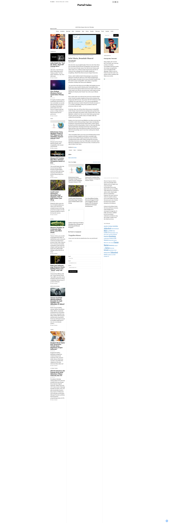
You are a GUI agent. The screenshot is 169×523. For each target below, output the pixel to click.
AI (108, 226)
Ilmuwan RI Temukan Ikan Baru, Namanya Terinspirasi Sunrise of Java (57, 160)
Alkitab (110, 226)
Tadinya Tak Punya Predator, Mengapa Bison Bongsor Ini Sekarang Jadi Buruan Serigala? (76, 225)
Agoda (105, 226)
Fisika (105, 234)
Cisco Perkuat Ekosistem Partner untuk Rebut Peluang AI (57, 94)
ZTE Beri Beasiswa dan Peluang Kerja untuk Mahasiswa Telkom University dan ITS (57, 373)
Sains (83, 31)
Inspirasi (107, 31)
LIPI (115, 238)
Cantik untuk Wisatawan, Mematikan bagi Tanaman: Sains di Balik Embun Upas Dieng (56, 196)
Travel (102, 31)
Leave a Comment (54, 77)
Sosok (112, 31)
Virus (112, 254)
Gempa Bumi (111, 234)
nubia (110, 242)
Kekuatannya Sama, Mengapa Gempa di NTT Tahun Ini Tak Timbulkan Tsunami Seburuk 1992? (56, 135)
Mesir (105, 242)
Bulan (108, 230)
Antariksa (62, 31)
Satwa (87, 31)
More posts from (72, 157)
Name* (69, 256)
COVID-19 (106, 232)
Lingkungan (111, 238)
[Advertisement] (84, 16)
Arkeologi (68, 31)
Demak (70, 150)
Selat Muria (80, 150)
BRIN (105, 230)
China (114, 230)
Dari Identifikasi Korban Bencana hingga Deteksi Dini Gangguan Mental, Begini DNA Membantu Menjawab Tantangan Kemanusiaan (91, 202)
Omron (112, 242)
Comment (70, 240)
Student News (107, 252)
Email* (69, 260)
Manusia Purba (111, 240)
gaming (107, 234)
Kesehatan (78, 31)
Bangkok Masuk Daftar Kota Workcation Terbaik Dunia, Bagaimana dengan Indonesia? (57, 346)
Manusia (106, 240)
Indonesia (115, 234)
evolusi (116, 232)
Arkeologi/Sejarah (115, 228)
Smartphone (111, 250)
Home (57, 31)
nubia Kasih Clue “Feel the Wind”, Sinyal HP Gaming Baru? (57, 64)
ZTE (108, 256)
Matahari (115, 240)
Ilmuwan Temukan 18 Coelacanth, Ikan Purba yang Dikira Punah (57, 230)
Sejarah (106, 250)
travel (105, 254)
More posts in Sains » (97, 162)
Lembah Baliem (106, 238)
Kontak (66, 1)
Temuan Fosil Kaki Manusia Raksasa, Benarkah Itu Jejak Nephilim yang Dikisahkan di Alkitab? (57, 301)
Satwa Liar (112, 248)
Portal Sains (84, 5)
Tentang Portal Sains (60, 1)
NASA (107, 242)
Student (92, 31)
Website (69, 265)
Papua (116, 242)
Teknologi (97, 31)
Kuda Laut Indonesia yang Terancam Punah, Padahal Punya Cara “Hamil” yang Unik (57, 268)
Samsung (111, 245)
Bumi (73, 31)
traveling (109, 254)
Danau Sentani (112, 232)
